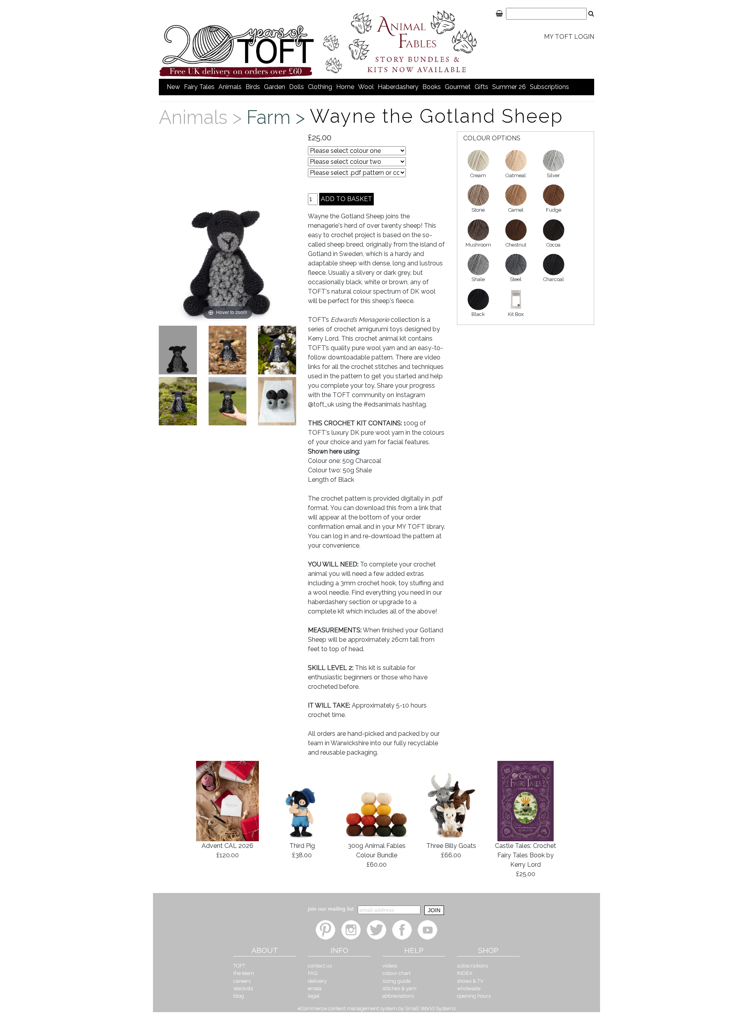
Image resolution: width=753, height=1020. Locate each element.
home (345, 87)
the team (243, 973)
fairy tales (199, 87)
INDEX (464, 973)
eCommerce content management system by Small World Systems (377, 1008)
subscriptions (549, 87)
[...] (178, 350)
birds (253, 87)
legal (314, 996)
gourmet (458, 87)
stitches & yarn (399, 988)
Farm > (278, 117)
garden (274, 87)
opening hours (474, 996)
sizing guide (396, 981)
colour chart (396, 973)
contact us (320, 966)
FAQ (312, 973)
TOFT (239, 966)
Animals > (203, 117)
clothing (320, 87)
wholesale (468, 988)
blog (238, 996)
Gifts (481, 87)
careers (242, 981)
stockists (243, 988)
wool (366, 87)
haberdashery (398, 87)
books (431, 87)
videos (389, 966)
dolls (296, 87)
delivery (317, 981)
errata (315, 988)
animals (230, 87)
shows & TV (470, 981)
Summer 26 (509, 87)
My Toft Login (569, 36)
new (173, 87)
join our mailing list (331, 909)
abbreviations (398, 996)
